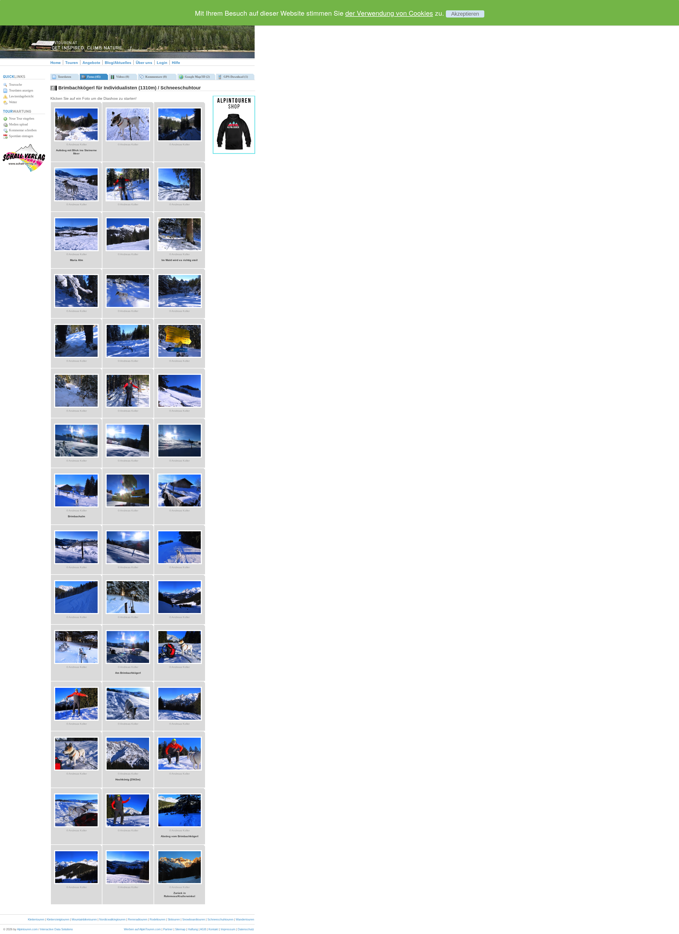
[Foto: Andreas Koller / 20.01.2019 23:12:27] (76, 200)
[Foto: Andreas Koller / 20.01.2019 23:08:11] (76, 719)
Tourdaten (63, 76)
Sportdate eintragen (20, 136)
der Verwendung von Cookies (389, 13)
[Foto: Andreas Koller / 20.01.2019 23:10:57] (179, 356)
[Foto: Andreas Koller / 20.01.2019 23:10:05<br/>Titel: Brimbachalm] (76, 506)
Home (55, 62)
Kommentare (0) (155, 76)
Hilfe (176, 62)
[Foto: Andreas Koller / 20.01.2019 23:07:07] (179, 769)
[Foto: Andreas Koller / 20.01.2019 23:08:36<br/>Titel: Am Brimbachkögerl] (128, 662)
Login (162, 62)
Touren (71, 62)
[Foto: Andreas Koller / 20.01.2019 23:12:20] (128, 200)
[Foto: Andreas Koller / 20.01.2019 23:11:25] (128, 307)
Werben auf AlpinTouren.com (142, 929)
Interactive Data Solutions (56, 929)
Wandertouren (245, 919)
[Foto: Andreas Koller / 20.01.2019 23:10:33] (179, 406)
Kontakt (213, 929)
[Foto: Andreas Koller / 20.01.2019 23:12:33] (179, 140)
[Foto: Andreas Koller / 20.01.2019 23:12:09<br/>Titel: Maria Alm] (76, 250)
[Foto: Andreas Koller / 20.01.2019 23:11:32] (76, 307)
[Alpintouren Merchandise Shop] (234, 152)
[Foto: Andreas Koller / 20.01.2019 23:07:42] (76, 769)
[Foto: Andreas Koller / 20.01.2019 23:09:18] (179, 563)
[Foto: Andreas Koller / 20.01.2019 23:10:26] (76, 456)
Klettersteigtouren (58, 919)
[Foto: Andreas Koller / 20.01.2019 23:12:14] (179, 200)
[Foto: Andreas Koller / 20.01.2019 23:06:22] (128, 883)
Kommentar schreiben (22, 130)
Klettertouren (36, 919)
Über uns (144, 62)
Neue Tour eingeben (20, 118)
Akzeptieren (465, 14)
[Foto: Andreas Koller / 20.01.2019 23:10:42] (128, 406)
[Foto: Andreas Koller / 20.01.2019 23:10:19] (128, 456)
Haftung (193, 929)
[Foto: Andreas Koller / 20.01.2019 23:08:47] (76, 662)
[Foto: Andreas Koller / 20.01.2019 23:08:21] (179, 662)
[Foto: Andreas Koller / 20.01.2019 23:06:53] (128, 826)
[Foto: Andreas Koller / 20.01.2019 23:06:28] (76, 883)
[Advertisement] (300, 91)
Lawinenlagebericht (20, 96)
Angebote (91, 62)
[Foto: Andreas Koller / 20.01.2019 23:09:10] (76, 613)
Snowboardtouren (193, 919)
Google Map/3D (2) (196, 76)
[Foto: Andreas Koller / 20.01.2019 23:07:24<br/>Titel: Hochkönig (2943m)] (128, 769)
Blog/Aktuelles (118, 62)
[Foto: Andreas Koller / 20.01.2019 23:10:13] (179, 456)
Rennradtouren (137, 919)
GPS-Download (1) (235, 76)
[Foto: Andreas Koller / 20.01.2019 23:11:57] (128, 250)
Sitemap (180, 929)
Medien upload (17, 124)
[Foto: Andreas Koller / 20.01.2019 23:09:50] (128, 506)
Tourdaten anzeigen (20, 90)
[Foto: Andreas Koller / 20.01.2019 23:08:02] (128, 719)
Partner (168, 929)
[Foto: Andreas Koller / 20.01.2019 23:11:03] (128, 356)
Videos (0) (122, 76)
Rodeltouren (157, 919)
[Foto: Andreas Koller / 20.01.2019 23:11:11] (76, 356)
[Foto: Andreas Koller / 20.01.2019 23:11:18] (179, 307)
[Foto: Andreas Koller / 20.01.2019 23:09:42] (179, 506)
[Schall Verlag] (24, 170)
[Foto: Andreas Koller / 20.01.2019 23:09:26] (128, 563)
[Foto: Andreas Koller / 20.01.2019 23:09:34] (76, 563)
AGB (203, 929)
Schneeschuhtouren (220, 919)
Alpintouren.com (27, 929)
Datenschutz (246, 929)
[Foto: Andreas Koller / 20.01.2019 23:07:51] (179, 719)
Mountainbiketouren (84, 919)
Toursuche (14, 84)
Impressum (228, 929)
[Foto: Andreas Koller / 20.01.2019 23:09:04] (128, 613)
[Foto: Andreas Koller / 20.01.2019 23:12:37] (128, 140)
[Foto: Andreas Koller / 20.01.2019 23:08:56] (179, 613)
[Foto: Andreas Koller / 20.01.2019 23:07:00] (76, 826)
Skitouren (174, 919)
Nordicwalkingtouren (112, 919)
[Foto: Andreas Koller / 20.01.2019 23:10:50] (76, 406)
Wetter (12, 102)
